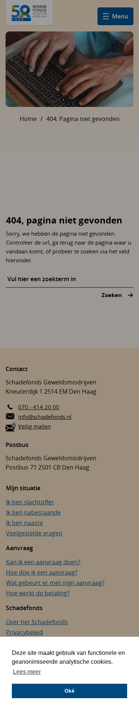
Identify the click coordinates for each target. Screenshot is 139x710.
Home (28, 119)
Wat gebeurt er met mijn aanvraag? (55, 583)
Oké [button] (69, 691)
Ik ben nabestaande (33, 512)
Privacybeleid (24, 632)
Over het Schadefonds (37, 622)
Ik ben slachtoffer (30, 502)
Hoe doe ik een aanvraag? (41, 572)
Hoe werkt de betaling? (38, 593)
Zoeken (112, 295)
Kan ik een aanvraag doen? (43, 562)
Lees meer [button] (27, 672)
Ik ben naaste (24, 523)
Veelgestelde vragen (34, 533)
